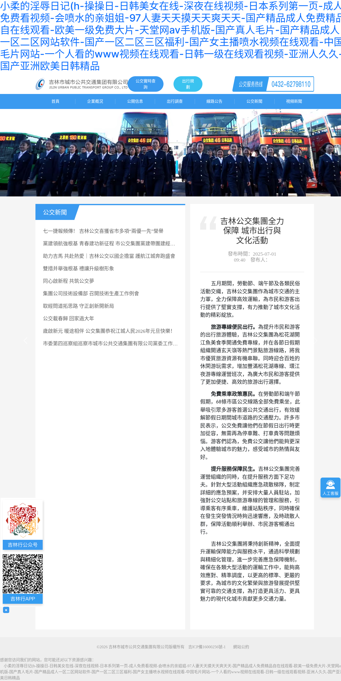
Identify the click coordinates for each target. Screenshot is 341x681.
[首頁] (81, 83)
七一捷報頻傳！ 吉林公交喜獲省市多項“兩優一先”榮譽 (103, 231)
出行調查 (175, 101)
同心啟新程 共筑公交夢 (68, 281)
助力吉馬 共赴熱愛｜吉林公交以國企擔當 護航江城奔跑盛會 (109, 256)
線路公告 (214, 101)
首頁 (55, 101)
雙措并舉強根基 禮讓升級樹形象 (78, 268)
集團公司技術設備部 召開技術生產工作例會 (91, 293)
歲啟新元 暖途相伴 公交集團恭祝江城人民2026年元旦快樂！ (109, 331)
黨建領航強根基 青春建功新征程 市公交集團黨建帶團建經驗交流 (110, 243)
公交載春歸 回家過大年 (68, 318)
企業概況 (95, 101)
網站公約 (241, 647)
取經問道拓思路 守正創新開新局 (78, 306)
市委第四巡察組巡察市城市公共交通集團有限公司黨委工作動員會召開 (110, 343)
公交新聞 (254, 101)
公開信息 (135, 101)
